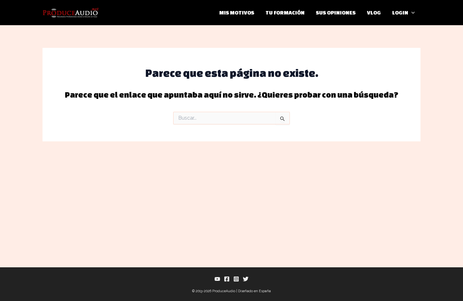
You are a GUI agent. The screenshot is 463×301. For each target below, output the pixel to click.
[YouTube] (217, 279)
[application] (411, 12)
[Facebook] (227, 279)
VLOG (374, 12)
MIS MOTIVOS (236, 12)
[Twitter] (246, 279)
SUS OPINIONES (336, 12)
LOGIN (400, 12)
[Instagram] (236, 279)
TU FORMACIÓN (285, 12)
